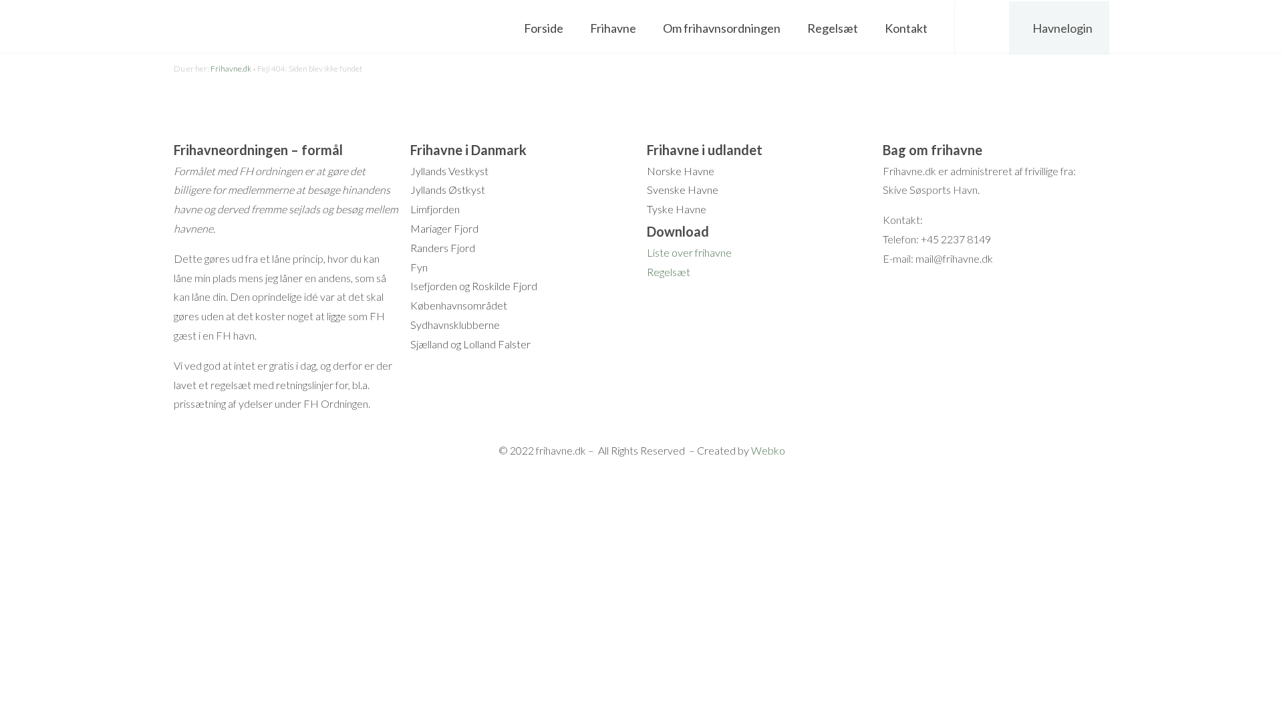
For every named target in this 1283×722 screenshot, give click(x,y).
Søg (982, 27)
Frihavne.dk (230, 69)
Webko (768, 450)
